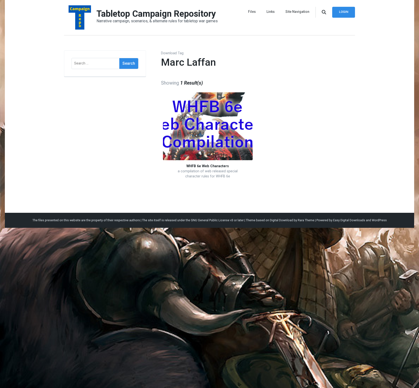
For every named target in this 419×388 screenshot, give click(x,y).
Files (252, 12)
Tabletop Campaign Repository (156, 14)
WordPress (379, 220)
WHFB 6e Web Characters (207, 166)
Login (343, 12)
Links (270, 12)
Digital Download (281, 220)
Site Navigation (297, 12)
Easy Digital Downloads (349, 220)
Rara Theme (306, 220)
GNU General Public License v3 (212, 220)
